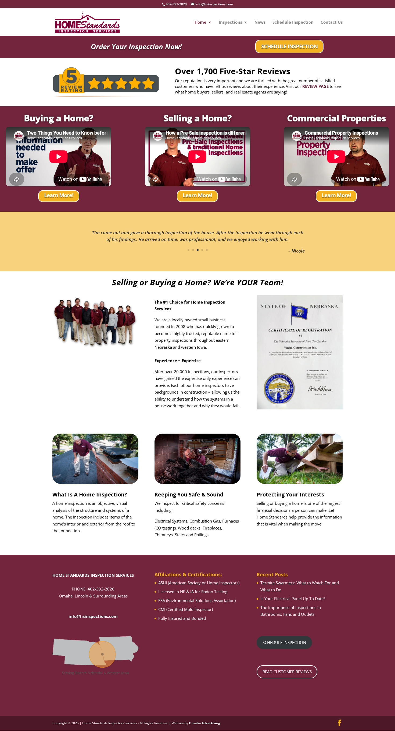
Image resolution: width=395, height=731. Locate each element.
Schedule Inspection (293, 22)
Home (200, 22)
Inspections (230, 22)
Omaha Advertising (204, 723)
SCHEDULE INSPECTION (289, 46)
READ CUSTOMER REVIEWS (287, 671)
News (259, 22)
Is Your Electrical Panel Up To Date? (292, 598)
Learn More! (58, 195)
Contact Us (332, 22)
